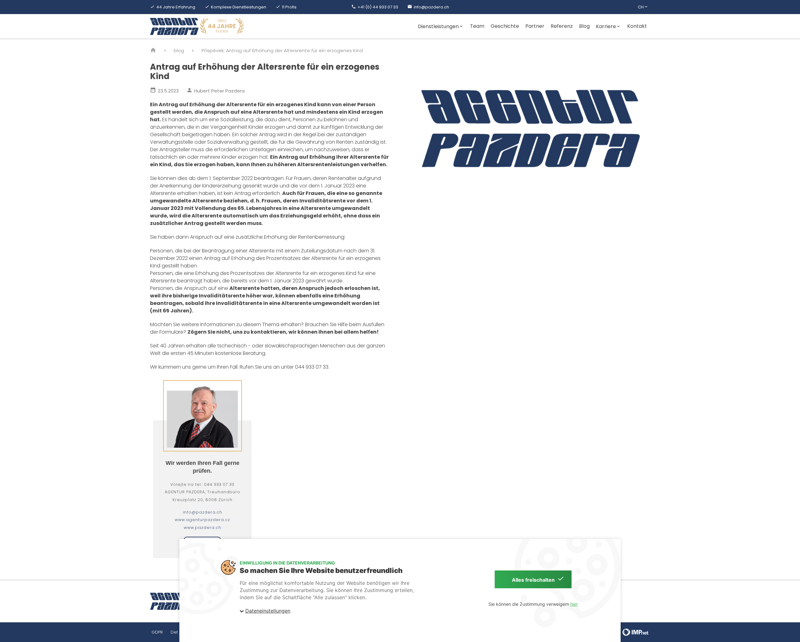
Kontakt (637, 26)
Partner (534, 26)
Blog (584, 26)
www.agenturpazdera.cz (202, 519)
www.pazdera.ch (202, 527)
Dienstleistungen (438, 26)
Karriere (606, 26)
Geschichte (505, 26)
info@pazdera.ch (202, 512)
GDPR (157, 632)
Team (477, 26)
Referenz (562, 26)
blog (179, 50)
